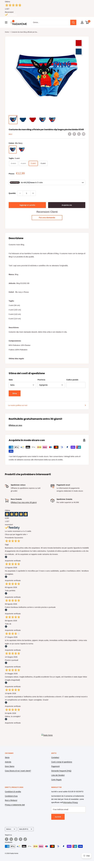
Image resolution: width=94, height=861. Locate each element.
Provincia (41, 380)
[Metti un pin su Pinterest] (74, 134)
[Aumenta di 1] (33, 193)
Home (7, 32)
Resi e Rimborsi (11, 800)
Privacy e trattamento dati (15, 805)
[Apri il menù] (6, 22)
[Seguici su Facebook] (6, 839)
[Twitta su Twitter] (79, 134)
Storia (7, 757)
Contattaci (55, 757)
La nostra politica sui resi (17, 405)
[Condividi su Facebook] (69, 134)
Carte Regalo (56, 780)
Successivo (18, 538)
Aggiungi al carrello (27, 205)
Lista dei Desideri (58, 775)
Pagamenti (55, 766)
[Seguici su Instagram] (16, 839)
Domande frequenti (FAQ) (61, 771)
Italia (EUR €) (23, 829)
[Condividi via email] (83, 134)
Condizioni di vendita (13, 792)
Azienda (8, 762)
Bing (10, 134)
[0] (87, 22)
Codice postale (72, 380)
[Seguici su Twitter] (11, 839)
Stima (14, 393)
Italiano (8, 829)
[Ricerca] (73, 22)
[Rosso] (22, 149)
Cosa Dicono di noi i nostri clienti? (18, 771)
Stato (11, 380)
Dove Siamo (9, 766)
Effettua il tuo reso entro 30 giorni (24, 502)
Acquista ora (67, 205)
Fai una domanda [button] (47, 218)
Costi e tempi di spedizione (61, 762)
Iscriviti (58, 817)
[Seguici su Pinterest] (20, 839)
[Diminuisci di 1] (20, 193)
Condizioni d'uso (11, 796)
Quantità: (12, 193)
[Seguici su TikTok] (25, 839)
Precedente (9, 538)
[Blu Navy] (13, 149)
